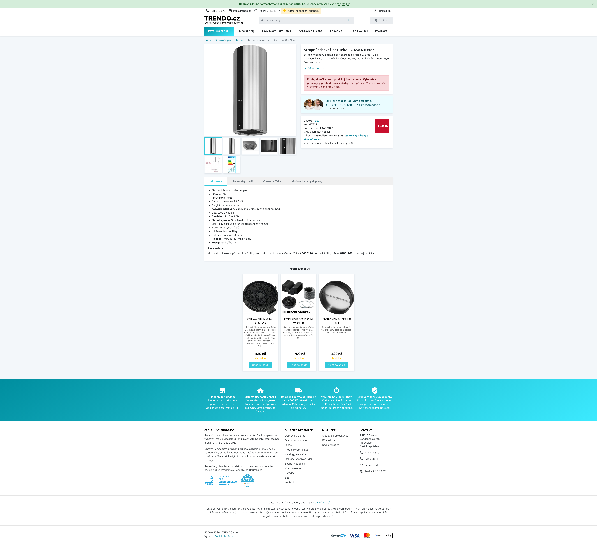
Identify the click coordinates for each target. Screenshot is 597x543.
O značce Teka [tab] (272, 181)
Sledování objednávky (335, 435)
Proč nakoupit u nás (276, 31)
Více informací (316, 68)
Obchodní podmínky (297, 440)
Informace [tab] (216, 181)
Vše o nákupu (359, 31)
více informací (321, 502)
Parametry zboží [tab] (243, 181)
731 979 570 (215, 11)
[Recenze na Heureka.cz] (247, 482)
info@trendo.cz (239, 11)
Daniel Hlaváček (223, 536)
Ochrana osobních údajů (299, 458)
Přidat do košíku (260, 364)
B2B (287, 477)
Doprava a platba (310, 31)
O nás (288, 444)
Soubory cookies (295, 463)
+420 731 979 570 (341, 104)
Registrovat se (330, 444)
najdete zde (343, 3)
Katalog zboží (218, 31)
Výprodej (246, 31)
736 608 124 (372, 458)
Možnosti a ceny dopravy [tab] (307, 181)
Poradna (336, 31)
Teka (316, 120)
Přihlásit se (328, 440)
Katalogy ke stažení (296, 454)
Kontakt (381, 31)
